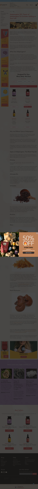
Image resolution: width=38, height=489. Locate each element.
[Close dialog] (37, 233)
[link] (28, 240)
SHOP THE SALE (28, 252)
